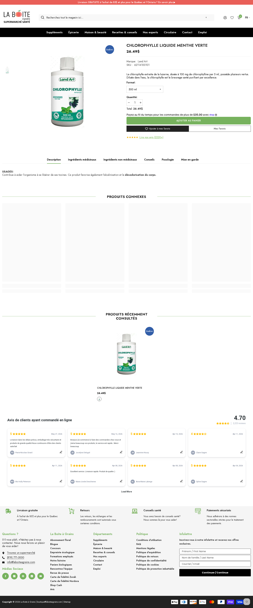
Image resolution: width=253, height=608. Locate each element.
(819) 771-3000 (15, 557)
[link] (31, 286)
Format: (131, 82)
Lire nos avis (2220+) (151, 137)
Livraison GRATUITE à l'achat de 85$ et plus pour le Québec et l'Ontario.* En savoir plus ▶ (126, 2)
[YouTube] (40, 576)
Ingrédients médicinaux (82, 160)
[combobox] (129, 17)
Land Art (142, 61)
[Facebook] (5, 576)
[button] (206, 17)
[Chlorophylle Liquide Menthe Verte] (126, 354)
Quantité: (131, 97)
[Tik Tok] (32, 576)
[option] (67, 91)
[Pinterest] (23, 576)
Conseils (149, 160)
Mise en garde (190, 160)
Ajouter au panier (188, 120)
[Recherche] (126, 17)
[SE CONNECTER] (225, 17)
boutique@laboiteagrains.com (49, 601)
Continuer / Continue (215, 572)
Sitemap (67, 601)
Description (54, 160)
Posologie (168, 160)
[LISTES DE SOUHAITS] (232, 17)
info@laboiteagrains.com (21, 562)
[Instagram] (14, 576)
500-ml (99, 399)
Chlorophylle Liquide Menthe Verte (119, 388)
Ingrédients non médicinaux (120, 160)
